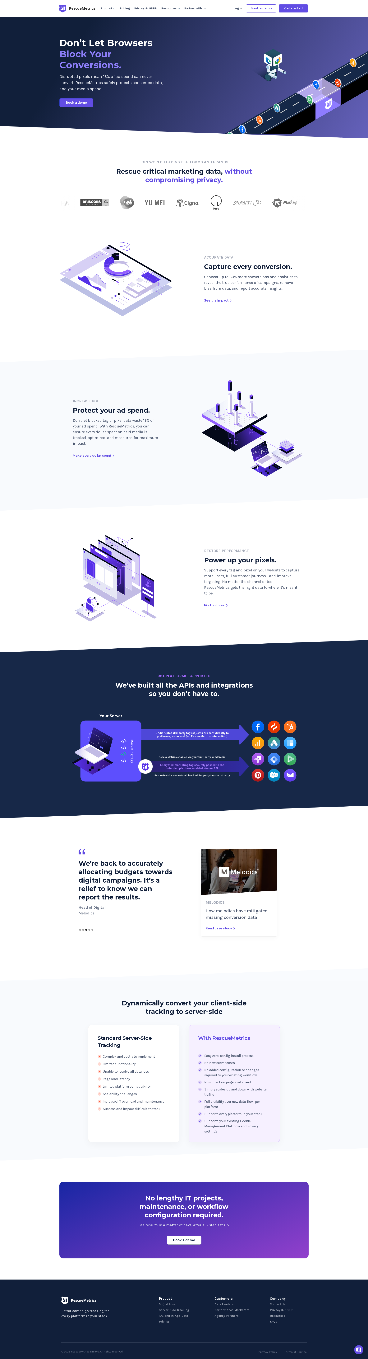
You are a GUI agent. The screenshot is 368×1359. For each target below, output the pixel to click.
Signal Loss (167, 1304)
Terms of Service (296, 1352)
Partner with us (195, 8)
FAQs (273, 1321)
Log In (237, 8)
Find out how (214, 605)
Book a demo (261, 8)
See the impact (216, 300)
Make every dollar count (92, 455)
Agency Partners (226, 1316)
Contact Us (277, 1304)
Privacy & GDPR (145, 8)
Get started (293, 8)
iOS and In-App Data (173, 1316)
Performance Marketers (231, 1310)
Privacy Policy (267, 1352)
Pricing (125, 8)
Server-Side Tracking (174, 1310)
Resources (277, 1316)
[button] (80, 930)
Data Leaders (223, 1304)
